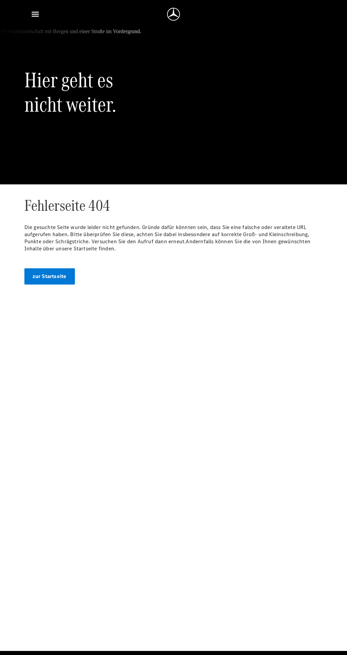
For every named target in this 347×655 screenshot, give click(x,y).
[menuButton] (35, 14)
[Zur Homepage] (173, 14)
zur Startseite (50, 276)
